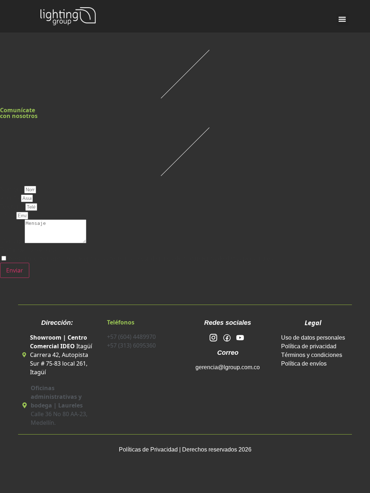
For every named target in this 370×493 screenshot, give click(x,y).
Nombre (12, 189)
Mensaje (12, 241)
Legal (313, 322)
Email (8, 215)
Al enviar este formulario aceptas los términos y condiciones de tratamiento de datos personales (141, 258)
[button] (342, 19)
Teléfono (12, 206)
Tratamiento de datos (29, 250)
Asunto (10, 198)
